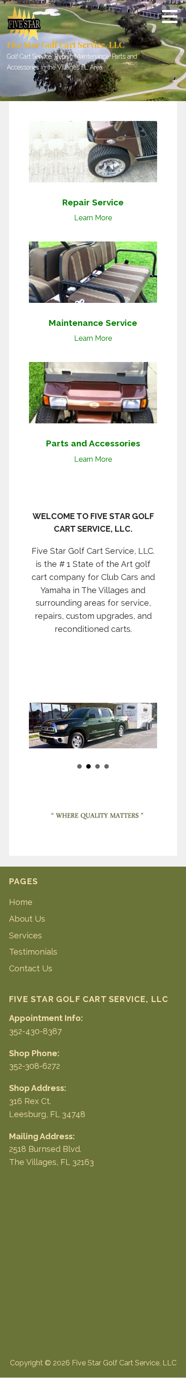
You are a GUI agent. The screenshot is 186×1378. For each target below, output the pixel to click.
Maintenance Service (93, 323)
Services (25, 935)
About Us (27, 918)
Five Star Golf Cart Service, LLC (66, 44)
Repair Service (93, 202)
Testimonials (33, 951)
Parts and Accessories (93, 443)
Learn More (93, 217)
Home (21, 902)
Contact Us (30, 968)
